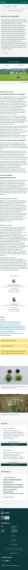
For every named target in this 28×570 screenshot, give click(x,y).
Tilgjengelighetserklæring (14, 548)
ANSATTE (13, 535)
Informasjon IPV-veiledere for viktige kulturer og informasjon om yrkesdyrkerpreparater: (13, 352)
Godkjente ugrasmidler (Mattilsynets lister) (10, 323)
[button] (14, 487)
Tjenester (7, 65)
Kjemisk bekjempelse (7, 346)
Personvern (14, 553)
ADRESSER (14, 540)
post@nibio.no (14, 531)
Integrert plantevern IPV (8, 340)
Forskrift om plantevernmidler (7, 331)
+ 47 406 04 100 (14, 530)
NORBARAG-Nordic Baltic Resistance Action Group (11, 333)
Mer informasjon (13, 442)
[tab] (14, 487)
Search (22, 2)
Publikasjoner (21, 65)
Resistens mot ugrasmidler (15, 10)
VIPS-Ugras (2, 319)
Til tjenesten (13, 444)
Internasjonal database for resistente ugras (10, 321)
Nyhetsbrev (13, 544)
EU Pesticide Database (5, 335)
